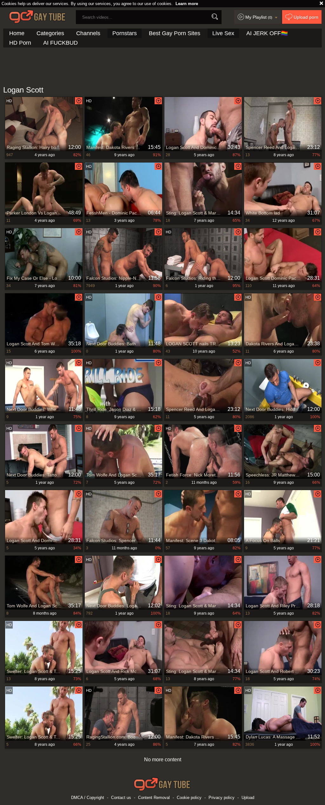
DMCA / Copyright (87, 797)
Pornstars (124, 33)
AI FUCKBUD (60, 43)
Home (16, 33)
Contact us (121, 797)
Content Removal (154, 797)
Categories (50, 33)
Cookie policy (189, 797)
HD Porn (20, 43)
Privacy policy (222, 797)
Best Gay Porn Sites (174, 33)
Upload (248, 797)
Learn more (187, 3)
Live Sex (223, 33)
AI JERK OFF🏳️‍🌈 (267, 33)
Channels (88, 33)
